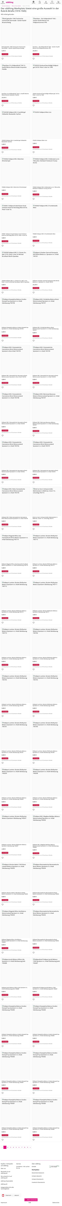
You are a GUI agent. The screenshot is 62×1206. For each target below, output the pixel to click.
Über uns (3, 1168)
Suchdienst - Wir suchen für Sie (23, 1167)
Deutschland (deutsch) (38, 1173)
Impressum (4, 1202)
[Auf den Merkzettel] (15, 59)
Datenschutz (55, 1202)
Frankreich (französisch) (38, 1182)
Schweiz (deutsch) (36, 1176)
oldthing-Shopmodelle (7, 1181)
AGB (30, 1202)
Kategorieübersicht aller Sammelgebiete (7, 1188)
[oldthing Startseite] (9, 2)
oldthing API (4, 1184)
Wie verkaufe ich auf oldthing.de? (6, 1177)
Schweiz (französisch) (37, 1179)
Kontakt (34, 1166)
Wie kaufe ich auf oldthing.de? (5, 1172)
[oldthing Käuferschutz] (54, 1166)
